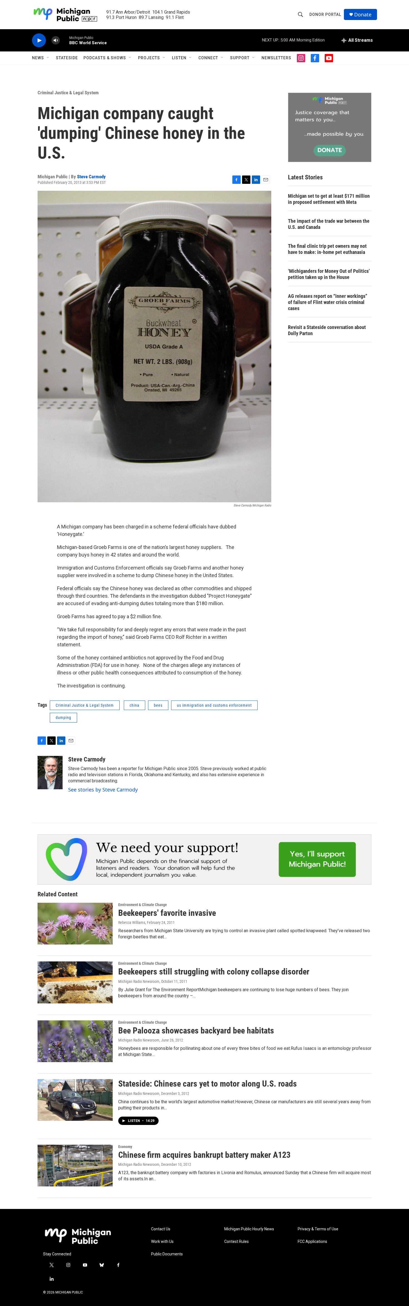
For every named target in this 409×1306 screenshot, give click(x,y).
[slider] (64, 40)
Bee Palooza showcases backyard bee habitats (196, 1030)
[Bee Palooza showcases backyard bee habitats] (75, 1041)
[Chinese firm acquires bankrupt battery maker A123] (75, 1165)
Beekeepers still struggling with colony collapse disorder (213, 971)
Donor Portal (325, 14)
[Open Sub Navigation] (48, 58)
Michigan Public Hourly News (249, 1229)
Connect (208, 58)
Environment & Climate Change (142, 904)
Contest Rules (236, 1242)
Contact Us (160, 1229)
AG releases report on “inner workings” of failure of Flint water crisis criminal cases (327, 302)
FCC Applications (312, 1242)
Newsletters (276, 58)
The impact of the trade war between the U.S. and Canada (328, 224)
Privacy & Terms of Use (318, 1229)
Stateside (67, 58)
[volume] (55, 40)
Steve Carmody (91, 176)
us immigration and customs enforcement (214, 705)
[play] (39, 40)
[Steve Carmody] (50, 772)
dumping (63, 717)
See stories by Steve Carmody (103, 789)
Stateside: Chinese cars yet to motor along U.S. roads (207, 1084)
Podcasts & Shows (104, 58)
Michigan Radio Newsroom (138, 981)
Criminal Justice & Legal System (68, 92)
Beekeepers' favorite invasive (167, 913)
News (38, 58)
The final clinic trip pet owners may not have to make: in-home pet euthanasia (327, 249)
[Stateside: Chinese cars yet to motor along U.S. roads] (75, 1100)
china (134, 705)
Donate (362, 15)
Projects (149, 58)
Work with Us (162, 1242)
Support (240, 58)
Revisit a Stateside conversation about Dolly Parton (327, 330)
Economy (125, 1146)
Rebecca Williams (131, 922)
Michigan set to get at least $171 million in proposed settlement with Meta (329, 199)
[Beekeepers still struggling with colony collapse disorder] (75, 982)
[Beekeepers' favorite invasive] (75, 923)
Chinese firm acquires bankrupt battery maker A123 (204, 1155)
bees (158, 705)
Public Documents (167, 1254)
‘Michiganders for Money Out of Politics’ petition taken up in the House (329, 274)
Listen (179, 58)
